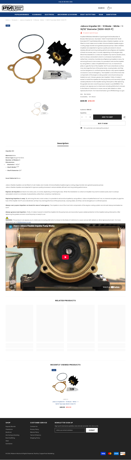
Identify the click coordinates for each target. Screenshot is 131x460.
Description (63, 143)
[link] (19, 347)
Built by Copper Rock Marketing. (44, 453)
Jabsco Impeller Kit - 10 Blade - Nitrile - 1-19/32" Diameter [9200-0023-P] (65, 403)
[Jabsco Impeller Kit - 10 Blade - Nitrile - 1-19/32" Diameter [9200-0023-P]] (65, 383)
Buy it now (103, 123)
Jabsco (65, 399)
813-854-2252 (68, 2)
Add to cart (107, 117)
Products (15, 20)
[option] (40, 59)
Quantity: (83, 113)
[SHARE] (123, 117)
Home (7, 20)
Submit (92, 430)
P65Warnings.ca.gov (24, 222)
